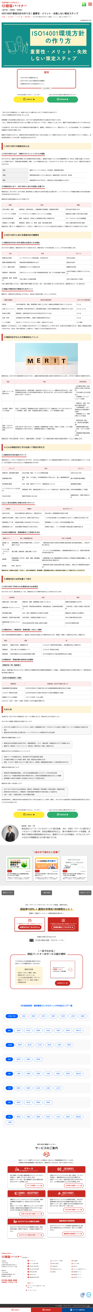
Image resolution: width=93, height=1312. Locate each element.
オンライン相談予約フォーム (80, 1269)
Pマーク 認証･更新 (33, 1263)
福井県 (49, 1044)
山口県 (58, 1088)
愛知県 (38, 1059)
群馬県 (38, 1030)
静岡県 (28, 1059)
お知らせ (75, 1266)
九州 (9, 1116)
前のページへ (8, 892)
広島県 (48, 1088)
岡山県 (38, 1088)
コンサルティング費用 (57, 1260)
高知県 (48, 1102)
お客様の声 (55, 1266)
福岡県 (18, 1116)
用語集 (53, 1271)
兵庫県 (58, 1073)
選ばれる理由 (55, 1263)
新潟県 (20, 1044)
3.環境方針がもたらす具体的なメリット (32, 84)
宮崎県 (68, 1116)
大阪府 (48, 1073)
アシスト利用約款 (58, 1305)
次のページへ (85, 892)
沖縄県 (10, 1122)
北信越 (10, 1044)
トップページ (32, 1260)
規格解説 (12, 9)
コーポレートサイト (32, 1290)
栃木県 (28, 1030)
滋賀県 (28, 1073)
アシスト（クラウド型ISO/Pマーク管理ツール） (36, 1286)
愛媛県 (38, 1102)
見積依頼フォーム (77, 1271)
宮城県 (53, 1016)
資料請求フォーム (77, 1274)
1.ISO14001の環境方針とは (29, 77)
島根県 (28, 1088)
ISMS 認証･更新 (33, 1271)
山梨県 (59, 1044)
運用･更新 (5, 9)
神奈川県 (78, 1030)
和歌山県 (78, 1073)
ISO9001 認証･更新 (33, 1266)
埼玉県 (48, 1030)
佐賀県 (28, 1116)
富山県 (30, 1044)
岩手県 (43, 1016)
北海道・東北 (12, 1016)
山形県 (73, 1016)
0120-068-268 (9, 1280)
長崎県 (38, 1116)
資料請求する (61, 983)
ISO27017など (32, 1274)
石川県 (39, 1044)
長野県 (69, 1044)
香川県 (28, 1102)
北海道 (23, 1016)
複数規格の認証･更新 (34, 1277)
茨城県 (18, 1030)
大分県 (58, 1116)
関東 (9, 1030)
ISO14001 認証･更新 (34, 1269)
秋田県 (63, 1016)
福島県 (83, 1016)
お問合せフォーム (77, 1277)
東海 (9, 1059)
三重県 (18, 1073)
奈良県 (68, 1073)
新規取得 (19, 9)
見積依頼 (62, 99)
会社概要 (75, 1260)
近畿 (9, 1073)
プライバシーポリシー (67, 1305)
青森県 (33, 1016)
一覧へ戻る (46, 892)
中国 (9, 1088)
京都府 (38, 1073)
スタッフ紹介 (76, 1263)
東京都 (68, 1030)
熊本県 (48, 1116)
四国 (9, 1102)
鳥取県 (18, 1088)
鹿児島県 (78, 1116)
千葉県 (58, 1030)
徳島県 (18, 1102)
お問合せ (29, 99)
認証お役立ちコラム (57, 1269)
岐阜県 (18, 1059)
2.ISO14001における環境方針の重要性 (32, 80)
